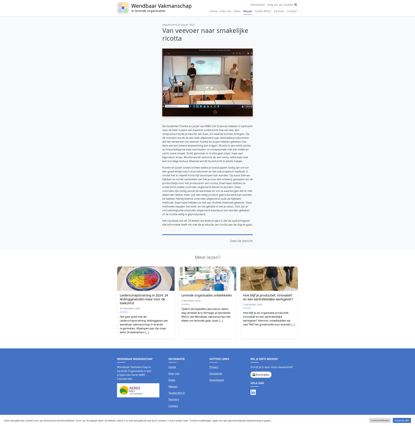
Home (213, 11)
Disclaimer (215, 373)
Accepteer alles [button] (402, 420)
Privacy (213, 367)
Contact (292, 11)
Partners (279, 11)
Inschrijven (262, 374)
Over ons (225, 11)
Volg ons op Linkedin (280, 4)
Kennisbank (257, 4)
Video (237, 11)
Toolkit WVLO (263, 11)
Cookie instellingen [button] (380, 420)
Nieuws (247, 11)
